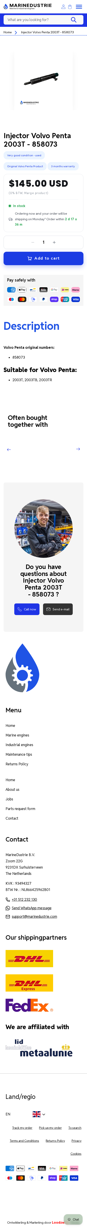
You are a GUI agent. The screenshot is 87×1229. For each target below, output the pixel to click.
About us (12, 789)
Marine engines (17, 735)
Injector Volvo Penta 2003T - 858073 (47, 32)
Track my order (22, 1128)
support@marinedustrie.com (34, 916)
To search (74, 1128)
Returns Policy (17, 764)
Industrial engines (19, 744)
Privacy (76, 1141)
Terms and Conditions (24, 1141)
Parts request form (20, 808)
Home (8, 32)
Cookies (75, 1154)
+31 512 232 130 (24, 899)
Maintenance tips (19, 754)
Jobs (9, 799)
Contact (12, 818)
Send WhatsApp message (32, 908)
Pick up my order (50, 1128)
